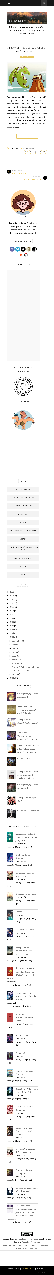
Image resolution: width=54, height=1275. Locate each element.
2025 (12, 595)
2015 (12, 633)
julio (14, 648)
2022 (12, 607)
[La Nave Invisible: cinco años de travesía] (11, 1191)
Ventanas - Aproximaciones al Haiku (24, 1017)
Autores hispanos (23, 506)
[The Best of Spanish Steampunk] (11, 1110)
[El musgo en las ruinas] (11, 897)
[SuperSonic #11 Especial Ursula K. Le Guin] (11, 1092)
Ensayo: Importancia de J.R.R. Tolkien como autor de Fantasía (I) (28, 749)
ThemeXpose (26, 1269)
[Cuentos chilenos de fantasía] (11, 1073)
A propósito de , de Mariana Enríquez (27, 774)
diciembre (17, 641)
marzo (15, 659)
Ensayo (23, 539)
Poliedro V (20, 1053)
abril (14, 656)
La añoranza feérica (25, 929)
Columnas (23, 514)
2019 (12, 618)
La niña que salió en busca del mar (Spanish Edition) (26, 996)
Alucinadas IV (22, 1035)
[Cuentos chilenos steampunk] (11, 1173)
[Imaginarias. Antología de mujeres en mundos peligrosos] (11, 837)
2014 (12, 637)
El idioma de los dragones (23, 531)
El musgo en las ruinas (26, 894)
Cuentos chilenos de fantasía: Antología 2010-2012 (25, 1131)
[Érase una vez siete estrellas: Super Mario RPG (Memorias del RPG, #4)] (11, 972)
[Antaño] (11, 915)
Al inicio (41, 1272)
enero (15, 674)
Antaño (19, 912)
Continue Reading (27, 136)
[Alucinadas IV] (11, 1039)
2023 (12, 603)
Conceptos (23, 522)
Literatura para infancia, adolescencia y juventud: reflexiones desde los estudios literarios (22, 1212)
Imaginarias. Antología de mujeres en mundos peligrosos (26, 837)
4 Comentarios (28, 148)
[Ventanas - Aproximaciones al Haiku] (11, 1018)
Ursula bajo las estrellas (28, 811)
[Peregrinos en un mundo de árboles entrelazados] (11, 951)
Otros (23, 566)
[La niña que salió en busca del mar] (11, 876)
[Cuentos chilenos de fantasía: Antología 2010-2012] (11, 1131)
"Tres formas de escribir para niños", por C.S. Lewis (26, 710)
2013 (12, 678)
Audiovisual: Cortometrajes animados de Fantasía (27, 735)
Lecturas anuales (23, 558)
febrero (15, 663)
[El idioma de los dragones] (11, 858)
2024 (12, 599)
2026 (12, 592)
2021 (12, 611)
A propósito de (23, 489)
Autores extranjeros (23, 498)
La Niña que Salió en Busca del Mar (23, 548)
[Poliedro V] (11, 1056)
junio (14, 652)
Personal (26, 57)
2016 (12, 629)
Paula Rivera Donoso (28, 1239)
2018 (12, 622)
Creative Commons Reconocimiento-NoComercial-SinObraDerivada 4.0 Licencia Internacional (27, 1245)
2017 (12, 626)
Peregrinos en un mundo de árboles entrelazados (24, 950)
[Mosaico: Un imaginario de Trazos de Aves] (11, 1152)
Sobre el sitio (23, 759)
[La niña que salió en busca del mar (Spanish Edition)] (11, 996)
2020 (12, 614)
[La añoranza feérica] (11, 933)
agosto (15, 644)
